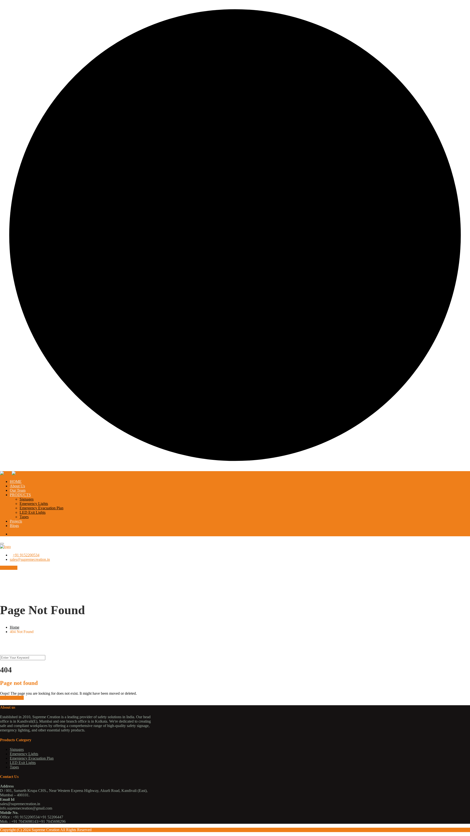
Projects (16, 521)
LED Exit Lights (33, 512)
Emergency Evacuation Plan (41, 508)
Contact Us (18, 534)
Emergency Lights (34, 504)
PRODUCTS (20, 495)
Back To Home (12, 698)
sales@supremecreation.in (30, 559)
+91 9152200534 (26, 555)
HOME (16, 481)
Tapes (24, 517)
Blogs (14, 526)
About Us (17, 486)
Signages (27, 499)
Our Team (17, 490)
